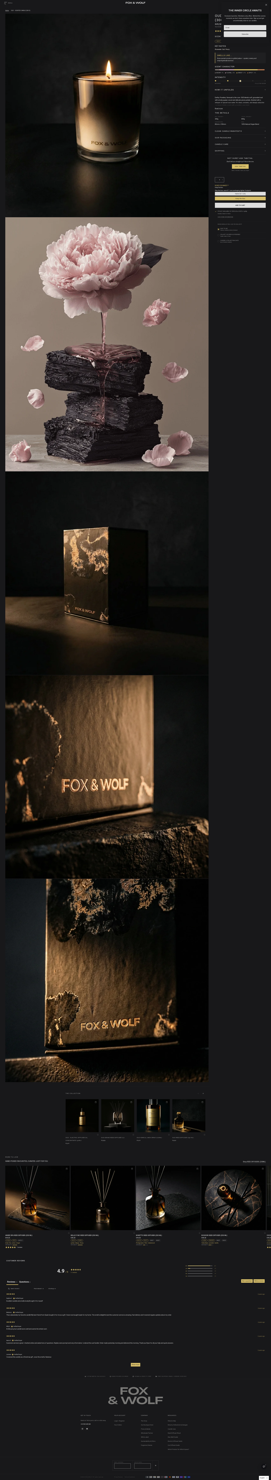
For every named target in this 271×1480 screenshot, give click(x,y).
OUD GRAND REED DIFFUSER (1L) (113, 1137)
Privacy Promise (118, 1477)
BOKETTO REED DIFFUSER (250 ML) (149, 1235)
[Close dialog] (266, 5)
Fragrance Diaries (146, 1445)
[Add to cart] (95, 1102)
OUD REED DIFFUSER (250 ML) (183, 1137)
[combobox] (264, 1478)
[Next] (203, 1093)
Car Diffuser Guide (174, 1445)
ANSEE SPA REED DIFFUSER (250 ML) (18, 1235)
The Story (144, 1421)
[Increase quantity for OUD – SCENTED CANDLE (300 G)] (222, 179)
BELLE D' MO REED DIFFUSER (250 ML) (85, 1235)
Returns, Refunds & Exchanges (177, 1425)
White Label (145, 1437)
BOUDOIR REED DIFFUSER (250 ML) (214, 1235)
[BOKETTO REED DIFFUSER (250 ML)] (168, 1198)
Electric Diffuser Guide (175, 1441)
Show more (135, 1364)
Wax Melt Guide (173, 1437)
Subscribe (245, 34)
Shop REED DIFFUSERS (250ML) (254, 1162)
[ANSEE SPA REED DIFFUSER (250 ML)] (37, 1198)
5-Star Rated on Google (96, 1376)
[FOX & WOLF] (135, 3)
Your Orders (118, 1425)
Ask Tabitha (240, 166)
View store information (225, 217)
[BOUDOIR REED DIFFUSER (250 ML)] (233, 1198)
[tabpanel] (135, 1328)
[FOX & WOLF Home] (135, 1397)
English (262, 1478)
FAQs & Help (172, 1421)
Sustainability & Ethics (148, 1441)
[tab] (24, 1282)
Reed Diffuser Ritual (174, 1433)
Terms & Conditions (130, 1477)
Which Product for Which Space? (178, 1449)
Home (7, 10)
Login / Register (119, 1421)
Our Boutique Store (147, 1425)
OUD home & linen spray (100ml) (149, 1137)
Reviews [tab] (12, 1282)
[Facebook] (87, 1429)
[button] (200, 1265)
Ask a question (247, 1281)
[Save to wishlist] (98, 1135)
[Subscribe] (155, 1465)
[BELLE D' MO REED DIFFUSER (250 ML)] (103, 1198)
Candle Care (172, 1429)
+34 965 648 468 (86, 1424)
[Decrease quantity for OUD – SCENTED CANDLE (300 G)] (216, 179)
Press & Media (145, 1429)
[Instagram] (82, 1429)
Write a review (259, 1281)
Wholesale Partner (147, 1433)
